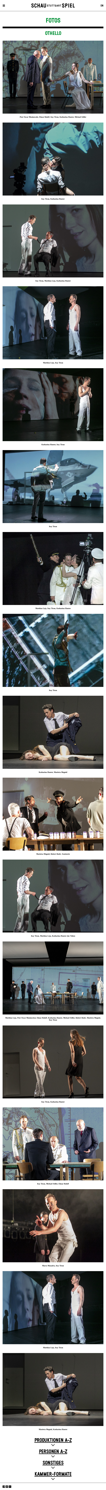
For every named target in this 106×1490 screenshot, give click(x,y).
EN (102, 5)
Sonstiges (53, 1463)
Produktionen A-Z (53, 1440)
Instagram (7, 1486)
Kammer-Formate (53, 1474)
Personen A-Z (53, 1451)
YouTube (10, 1486)
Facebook (4, 1486)
